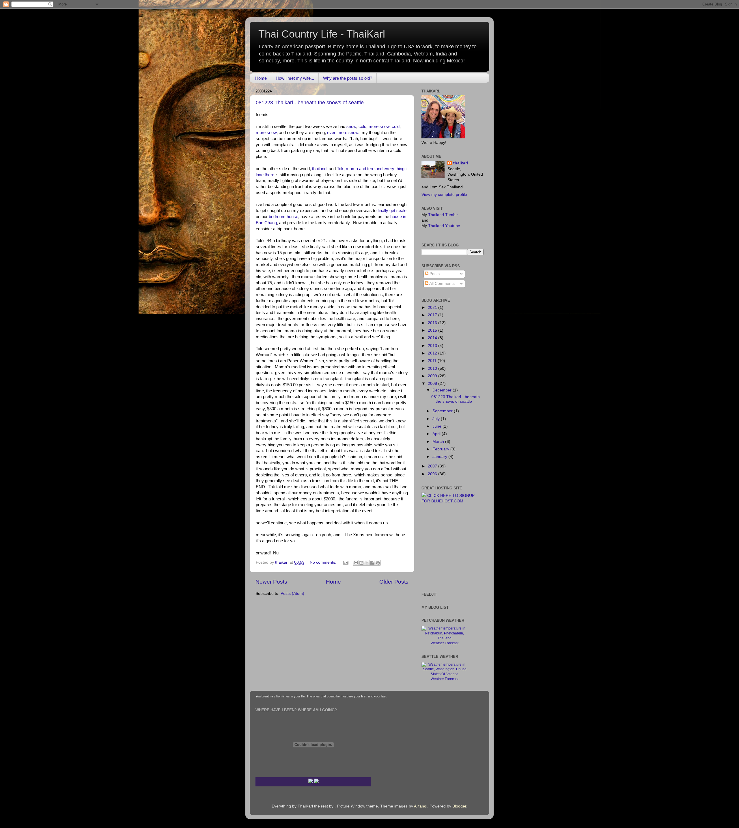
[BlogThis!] (361, 563)
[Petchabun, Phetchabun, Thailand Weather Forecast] (444, 638)
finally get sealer (393, 210)
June (437, 426)
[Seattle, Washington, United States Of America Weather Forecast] (444, 674)
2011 (433, 361)
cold (362, 126)
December (442, 390)
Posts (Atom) (292, 593)
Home (261, 78)
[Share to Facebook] (372, 563)
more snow (379, 126)
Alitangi (420, 806)
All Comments (441, 283)
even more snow (342, 132)
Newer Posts (271, 582)
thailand (319, 168)
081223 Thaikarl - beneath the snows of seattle (310, 102)
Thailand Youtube (444, 226)
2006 (433, 474)
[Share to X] (367, 563)
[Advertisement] (438, 547)
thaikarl (460, 163)
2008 (433, 383)
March (438, 441)
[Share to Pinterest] (378, 563)
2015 (433, 330)
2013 (433, 346)
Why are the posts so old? (347, 78)
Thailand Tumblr (443, 215)
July (436, 419)
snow (351, 126)
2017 (433, 315)
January (440, 456)
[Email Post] (345, 562)
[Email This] (356, 563)
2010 (433, 368)
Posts (434, 274)
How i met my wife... (295, 78)
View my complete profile (444, 194)
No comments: (323, 562)
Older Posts (393, 582)
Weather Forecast (444, 643)
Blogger (459, 806)
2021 (433, 307)
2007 (433, 466)
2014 (433, 338)
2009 (433, 376)
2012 (433, 353)
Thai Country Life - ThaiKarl (321, 34)
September (443, 411)
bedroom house (283, 216)
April (437, 434)
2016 (433, 323)
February (441, 449)
